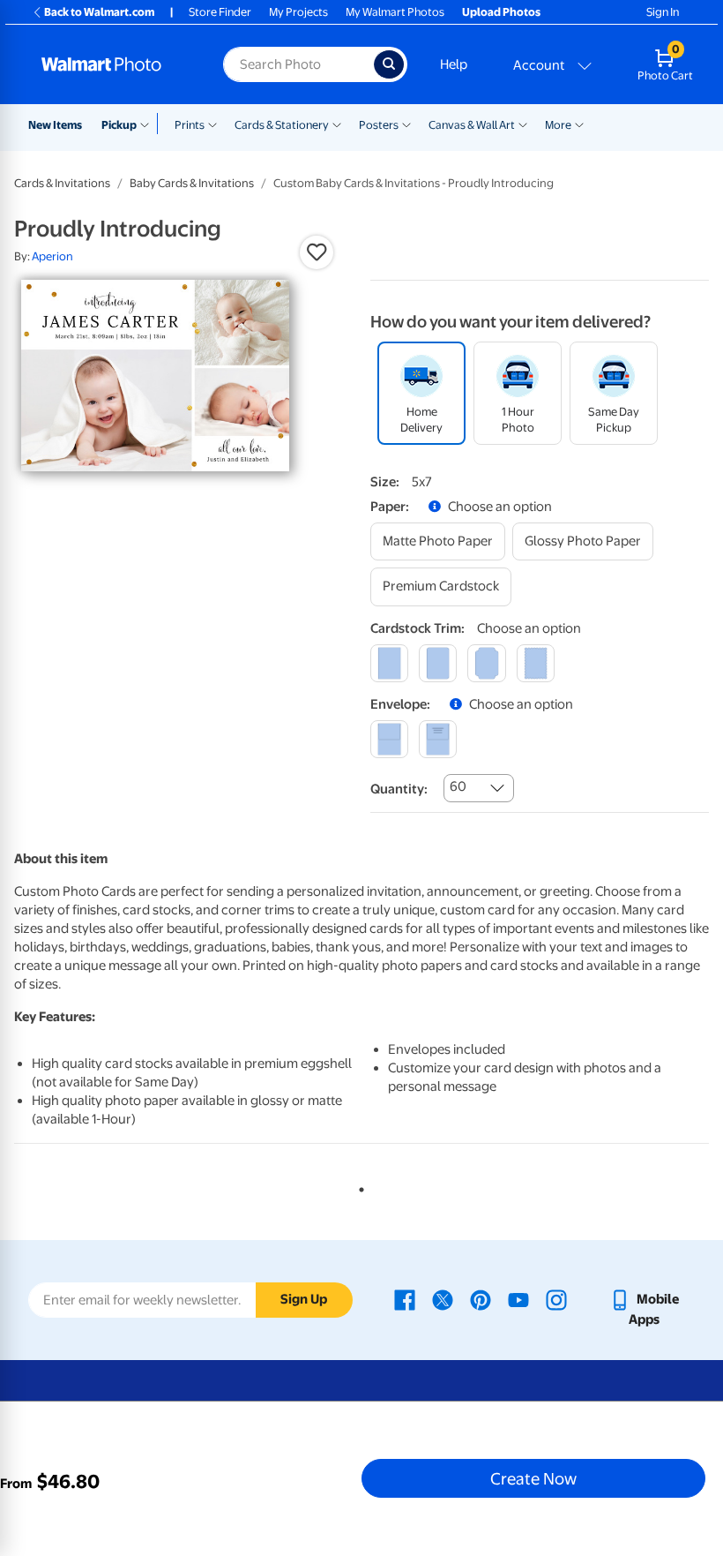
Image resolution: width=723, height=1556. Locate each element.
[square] (389, 663)
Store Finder (220, 12)
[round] (438, 663)
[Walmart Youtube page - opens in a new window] (518, 1299)
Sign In (662, 12)
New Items (55, 125)
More (558, 125)
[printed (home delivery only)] (438, 739)
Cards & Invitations (62, 183)
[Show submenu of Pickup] (148, 123)
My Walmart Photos (395, 12)
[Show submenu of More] (579, 123)
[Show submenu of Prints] (212, 123)
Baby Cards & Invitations (192, 183)
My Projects (298, 12)
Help (453, 64)
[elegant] (486, 663)
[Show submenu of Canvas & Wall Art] (523, 123)
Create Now (533, 1478)
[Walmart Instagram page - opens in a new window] (556, 1299)
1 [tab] (358, 1186)
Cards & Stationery (282, 125)
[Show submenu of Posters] (406, 123)
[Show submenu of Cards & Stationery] (337, 123)
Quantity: (399, 789)
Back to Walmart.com (99, 12)
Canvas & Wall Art (472, 125)
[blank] (389, 739)
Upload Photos (501, 12)
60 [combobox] (458, 786)
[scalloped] (536, 663)
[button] (316, 252)
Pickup (119, 125)
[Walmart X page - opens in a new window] (442, 1299)
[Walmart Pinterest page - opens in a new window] (480, 1299)
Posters (379, 125)
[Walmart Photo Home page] (113, 64)
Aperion (52, 256)
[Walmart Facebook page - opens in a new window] (404, 1299)
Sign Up (303, 1299)
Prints (190, 125)
